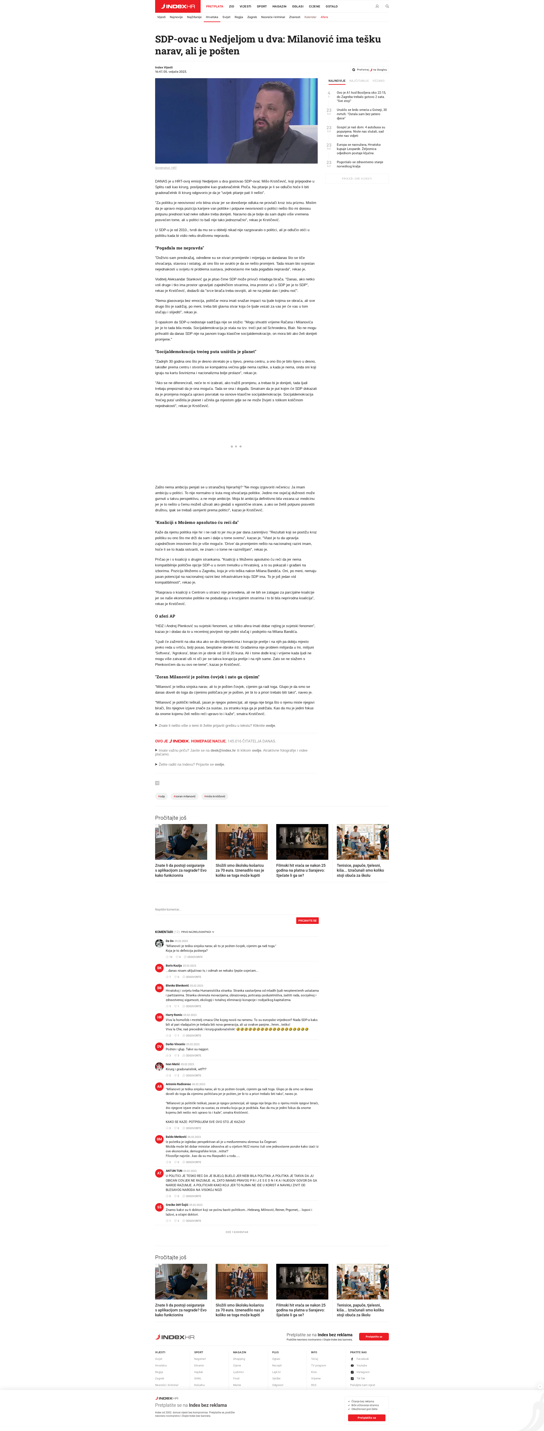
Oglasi (297, 6)
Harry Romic (174, 1015)
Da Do (170, 941)
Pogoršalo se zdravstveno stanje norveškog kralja (360, 164)
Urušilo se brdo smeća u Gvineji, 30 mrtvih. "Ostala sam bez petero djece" (362, 114)
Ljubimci (238, 1372)
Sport (262, 6)
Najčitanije (194, 17)
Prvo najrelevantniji (196, 931)
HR (159, 1017)
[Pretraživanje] (385, 6)
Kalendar (310, 17)
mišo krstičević (214, 796)
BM (159, 1139)
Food (236, 1378)
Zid (231, 6)
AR (159, 1087)
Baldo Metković (176, 1136)
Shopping (239, 1358)
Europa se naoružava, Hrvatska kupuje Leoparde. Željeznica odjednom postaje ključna (359, 149)
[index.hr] (178, 6)
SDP (161, 796)
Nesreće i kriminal (273, 17)
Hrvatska (212, 17)
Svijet (226, 17)
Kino (314, 1372)
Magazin (239, 1352)
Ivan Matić (173, 1064)
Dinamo (199, 1365)
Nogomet (200, 1358)
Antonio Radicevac (178, 1084)
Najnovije (176, 17)
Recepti (277, 1365)
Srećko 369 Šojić (177, 1204)
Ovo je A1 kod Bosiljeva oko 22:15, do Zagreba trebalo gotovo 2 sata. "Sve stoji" (361, 97)
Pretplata (215, 6)
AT (159, 1173)
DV (159, 1047)
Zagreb (252, 17)
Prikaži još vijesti (357, 178)
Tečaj (314, 1358)
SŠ (159, 1207)
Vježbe (276, 1378)
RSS (313, 1385)
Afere (324, 17)
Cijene (314, 6)
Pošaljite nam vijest (362, 1385)
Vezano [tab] (379, 80)
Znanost (294, 17)
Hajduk (198, 1372)
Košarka (199, 1385)
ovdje (256, 750)
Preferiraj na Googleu (372, 69)
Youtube (362, 1365)
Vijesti (245, 6)
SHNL (198, 1378)
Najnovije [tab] (337, 80)
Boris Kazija (174, 965)
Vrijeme (316, 1378)
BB (159, 988)
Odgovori (277, 1385)
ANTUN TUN (174, 1170)
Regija (239, 17)
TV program (318, 1365)
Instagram (363, 1372)
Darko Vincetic (175, 1044)
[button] (160, 840)
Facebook (363, 1358)
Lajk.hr (276, 1372)
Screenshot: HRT (166, 168)
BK (159, 968)
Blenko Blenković (177, 985)
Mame (237, 1385)
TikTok (361, 1378)
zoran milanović (185, 796)
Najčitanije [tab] (359, 80)
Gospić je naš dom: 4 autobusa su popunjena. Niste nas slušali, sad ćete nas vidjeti (361, 131)
